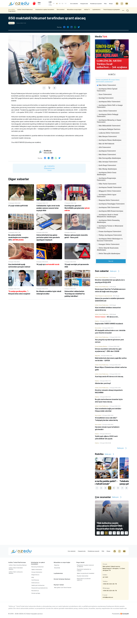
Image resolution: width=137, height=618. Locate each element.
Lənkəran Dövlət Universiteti (109, 133)
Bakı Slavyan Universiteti (108, 136)
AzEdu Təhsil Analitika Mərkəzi (18, 565)
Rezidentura (35, 590)
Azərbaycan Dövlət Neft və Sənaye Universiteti (110, 106)
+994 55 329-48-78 (110, 584)
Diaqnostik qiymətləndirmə (39, 588)
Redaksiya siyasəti (96, 3)
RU (62, 3)
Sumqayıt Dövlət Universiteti (109, 244)
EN (59, 3)
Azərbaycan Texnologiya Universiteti (112, 204)
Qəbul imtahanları (36, 569)
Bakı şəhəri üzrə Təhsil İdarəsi (62, 587)
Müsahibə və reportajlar (74, 9)
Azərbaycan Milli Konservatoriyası (111, 211)
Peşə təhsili (11, 11)
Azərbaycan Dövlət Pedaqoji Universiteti (107, 115)
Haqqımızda (84, 3)
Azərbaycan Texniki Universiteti (110, 187)
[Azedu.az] (18, 3)
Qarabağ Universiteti (106, 98)
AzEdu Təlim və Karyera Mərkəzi (16, 572)
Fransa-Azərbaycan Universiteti (110, 231)
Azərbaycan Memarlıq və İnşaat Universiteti (109, 121)
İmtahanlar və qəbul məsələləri (45, 9)
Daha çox (113, 271)
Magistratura (35, 574)
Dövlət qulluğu (35, 593)
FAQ (105, 3)
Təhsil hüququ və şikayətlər (111, 9)
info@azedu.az (108, 597)
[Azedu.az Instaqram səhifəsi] (122, 4)
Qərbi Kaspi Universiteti (107, 165)
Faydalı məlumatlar (82, 576)
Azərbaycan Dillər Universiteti (109, 102)
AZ (57, 3)
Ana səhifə (11, 9)
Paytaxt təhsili (59, 585)
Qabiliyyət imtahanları (38, 585)
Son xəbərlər (74, 3)
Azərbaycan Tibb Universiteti (109, 207)
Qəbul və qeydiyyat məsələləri (85, 573)
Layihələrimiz (96, 9)
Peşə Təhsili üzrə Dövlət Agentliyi (84, 579)
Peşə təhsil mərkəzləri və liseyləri (84, 569)
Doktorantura (35, 582)
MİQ (32, 577)
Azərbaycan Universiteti (107, 151)
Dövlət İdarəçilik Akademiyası (109, 253)
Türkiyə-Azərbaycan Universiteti (110, 235)
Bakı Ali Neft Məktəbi (106, 144)
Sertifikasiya (35, 580)
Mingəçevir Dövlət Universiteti (110, 191)
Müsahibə (57, 567)
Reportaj (56, 565)
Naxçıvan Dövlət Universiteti (109, 200)
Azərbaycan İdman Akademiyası (110, 140)
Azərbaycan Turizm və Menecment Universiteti (110, 227)
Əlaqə (111, 3)
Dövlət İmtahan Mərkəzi (62, 579)
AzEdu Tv (87, 9)
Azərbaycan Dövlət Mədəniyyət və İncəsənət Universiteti (110, 240)
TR (65, 3)
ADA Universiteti (105, 147)
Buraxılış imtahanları (37, 566)
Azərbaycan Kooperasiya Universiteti (106, 179)
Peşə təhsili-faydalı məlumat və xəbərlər (85, 565)
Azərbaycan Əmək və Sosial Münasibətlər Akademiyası (107, 216)
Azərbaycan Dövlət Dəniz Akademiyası (106, 173)
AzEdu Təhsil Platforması (25, 9)
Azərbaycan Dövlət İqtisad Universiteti (107, 90)
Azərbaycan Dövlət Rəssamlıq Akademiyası (108, 221)
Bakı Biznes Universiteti (107, 154)
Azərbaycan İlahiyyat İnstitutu (109, 129)
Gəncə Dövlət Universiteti (108, 111)
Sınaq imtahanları (36, 572)
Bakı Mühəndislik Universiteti (109, 126)
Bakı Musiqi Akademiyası (108, 169)
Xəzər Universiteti (105, 94)
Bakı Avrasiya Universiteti (108, 162)
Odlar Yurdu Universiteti (107, 184)
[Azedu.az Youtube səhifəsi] (127, 4)
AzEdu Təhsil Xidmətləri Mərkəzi (16, 568)
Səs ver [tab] (111, 261)
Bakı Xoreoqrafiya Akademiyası (110, 158)
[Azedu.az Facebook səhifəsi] (117, 4)
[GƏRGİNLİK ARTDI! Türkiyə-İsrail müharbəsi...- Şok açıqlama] (112, 48)
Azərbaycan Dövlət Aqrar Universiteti (106, 196)
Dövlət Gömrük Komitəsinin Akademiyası (107, 249)
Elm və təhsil (60, 9)
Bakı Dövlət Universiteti (107, 85)
